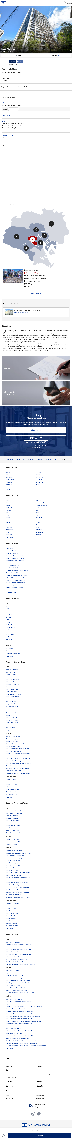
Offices (39, 1082)
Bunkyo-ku (39, 484)
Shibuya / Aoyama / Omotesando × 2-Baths (18, 980)
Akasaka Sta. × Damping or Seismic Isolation (18, 877)
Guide (8, 1090)
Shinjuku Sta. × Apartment (13, 825)
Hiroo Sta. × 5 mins (11, 908)
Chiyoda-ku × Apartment (12, 689)
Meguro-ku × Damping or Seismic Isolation (17, 768)
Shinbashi (8, 502)
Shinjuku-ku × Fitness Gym (13, 751)
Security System (10, 641)
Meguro (38, 510)
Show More (9, 538)
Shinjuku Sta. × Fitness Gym (13, 880)
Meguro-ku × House (11, 701)
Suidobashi (9, 534)
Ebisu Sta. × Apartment (12, 818)
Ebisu (7, 512)
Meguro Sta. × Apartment (13, 832)
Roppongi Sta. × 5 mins (12, 903)
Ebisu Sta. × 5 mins (11, 911)
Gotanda (8, 510)
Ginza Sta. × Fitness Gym (13, 889)
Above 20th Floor (10, 634)
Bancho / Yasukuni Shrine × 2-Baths (16, 987)
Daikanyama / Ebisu (11, 563)
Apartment (9, 606)
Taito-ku (8, 489)
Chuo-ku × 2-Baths (11, 715)
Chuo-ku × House (10, 677)
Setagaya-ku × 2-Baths (12, 730)
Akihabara (39, 529)
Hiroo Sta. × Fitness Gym (13, 860)
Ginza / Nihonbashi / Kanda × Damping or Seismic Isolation (22, 1040)
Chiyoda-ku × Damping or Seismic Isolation (18, 758)
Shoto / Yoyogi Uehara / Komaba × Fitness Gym (19, 1023)
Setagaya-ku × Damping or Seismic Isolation (18, 773)
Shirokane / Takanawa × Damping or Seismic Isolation (21, 1011)
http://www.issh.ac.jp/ (21, 313)
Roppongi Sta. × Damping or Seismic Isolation (18, 853)
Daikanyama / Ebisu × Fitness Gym (15, 1028)
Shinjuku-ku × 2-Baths (12, 720)
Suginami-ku (39, 482)
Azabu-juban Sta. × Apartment (14, 813)
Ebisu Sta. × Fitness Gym (13, 865)
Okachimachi (9, 529)
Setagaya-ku (39, 477)
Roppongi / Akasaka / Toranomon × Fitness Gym (19, 1004)
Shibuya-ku (9, 474)
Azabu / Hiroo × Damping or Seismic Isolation (18, 1001)
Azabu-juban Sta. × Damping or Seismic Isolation (19, 858)
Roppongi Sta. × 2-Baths (12, 839)
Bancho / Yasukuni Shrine (13, 565)
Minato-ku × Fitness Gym (13, 736)
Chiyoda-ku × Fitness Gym (13, 756)
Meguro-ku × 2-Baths (11, 727)
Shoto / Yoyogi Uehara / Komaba (15, 560)
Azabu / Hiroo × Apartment (13, 942)
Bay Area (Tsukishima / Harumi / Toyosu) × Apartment (20, 964)
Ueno (37, 527)
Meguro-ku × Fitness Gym (13, 765)
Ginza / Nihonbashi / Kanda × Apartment (17, 961)
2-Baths (8, 619)
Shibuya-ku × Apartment (12, 679)
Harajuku (8, 515)
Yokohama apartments (42, 1063)
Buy (7, 1070)
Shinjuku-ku (39, 474)
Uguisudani (9, 527)
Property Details (6, 87)
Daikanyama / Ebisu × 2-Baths (14, 985)
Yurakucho (39, 500)
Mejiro (37, 520)
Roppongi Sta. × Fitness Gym (14, 850)
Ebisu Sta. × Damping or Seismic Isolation (17, 867)
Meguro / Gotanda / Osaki (13, 573)
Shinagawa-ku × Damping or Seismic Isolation (18, 763)
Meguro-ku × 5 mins (11, 792)
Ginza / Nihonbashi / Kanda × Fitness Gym (17, 1038)
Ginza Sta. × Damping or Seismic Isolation (17, 892)
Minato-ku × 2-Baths (11, 713)
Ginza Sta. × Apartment (12, 830)
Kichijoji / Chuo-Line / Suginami (14, 587)
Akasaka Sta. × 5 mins (12, 916)
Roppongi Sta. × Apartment (13, 810)
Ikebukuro (8, 522)
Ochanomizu (39, 532)
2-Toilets (8, 622)
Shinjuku (8, 517)
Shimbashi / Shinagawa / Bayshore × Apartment (19, 949)
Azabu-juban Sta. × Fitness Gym (15, 855)
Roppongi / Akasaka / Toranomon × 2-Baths (18, 973)
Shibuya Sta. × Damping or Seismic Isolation (18, 872)
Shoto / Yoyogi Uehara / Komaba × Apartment (18, 954)
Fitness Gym (9, 648)
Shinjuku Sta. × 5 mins (12, 918)
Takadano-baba (10, 520)
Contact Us (39, 1135)
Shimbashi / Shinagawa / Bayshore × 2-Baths (18, 978)
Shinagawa (9, 507)
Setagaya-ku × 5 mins (12, 794)
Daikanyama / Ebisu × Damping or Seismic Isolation (20, 1031)
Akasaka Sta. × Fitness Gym (13, 875)
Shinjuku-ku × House (11, 686)
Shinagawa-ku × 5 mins (12, 789)
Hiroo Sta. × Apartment (12, 815)
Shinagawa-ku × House (12, 696)
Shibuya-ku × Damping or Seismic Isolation (18, 748)
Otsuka (38, 522)
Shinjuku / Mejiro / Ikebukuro (14, 585)
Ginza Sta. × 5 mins (11, 923)
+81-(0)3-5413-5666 (36, 442)
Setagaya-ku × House (12, 706)
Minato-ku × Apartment (12, 669)
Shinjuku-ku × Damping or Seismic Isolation (18, 753)
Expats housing (10, 1066)
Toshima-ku (9, 484)
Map (34, 87)
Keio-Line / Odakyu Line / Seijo (14, 590)
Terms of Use (9, 1098)
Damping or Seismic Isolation (14, 653)
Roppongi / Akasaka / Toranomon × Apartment (18, 944)
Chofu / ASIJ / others (11, 592)
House (7, 608)
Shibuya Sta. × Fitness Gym (13, 870)
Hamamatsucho (40, 502)
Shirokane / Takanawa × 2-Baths (15, 975)
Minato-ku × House (11, 672)
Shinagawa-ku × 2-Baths (12, 725)
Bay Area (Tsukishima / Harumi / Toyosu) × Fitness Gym (21, 1043)
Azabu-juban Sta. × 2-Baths (13, 841)
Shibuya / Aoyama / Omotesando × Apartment (18, 952)
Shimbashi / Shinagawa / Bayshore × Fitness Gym (19, 1013)
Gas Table (8, 617)
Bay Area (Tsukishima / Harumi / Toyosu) (17, 570)
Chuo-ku (38, 472)
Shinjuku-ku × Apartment (12, 684)
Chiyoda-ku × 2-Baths (12, 722)
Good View (9, 639)
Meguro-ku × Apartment (12, 699)
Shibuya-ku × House (11, 682)
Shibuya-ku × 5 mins (11, 782)
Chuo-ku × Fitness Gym (12, 741)
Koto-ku (38, 487)
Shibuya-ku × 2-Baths (12, 717)
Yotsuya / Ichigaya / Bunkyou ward (15, 582)
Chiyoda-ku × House (11, 691)
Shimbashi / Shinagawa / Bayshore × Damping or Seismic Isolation (24, 1016)
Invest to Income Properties (43, 1074)
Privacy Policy (40, 1095)
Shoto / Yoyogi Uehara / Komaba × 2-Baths (18, 983)
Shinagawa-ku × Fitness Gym (14, 761)
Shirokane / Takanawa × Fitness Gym (16, 1009)
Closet (7, 629)
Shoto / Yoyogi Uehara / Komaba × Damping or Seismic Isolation (23, 1026)
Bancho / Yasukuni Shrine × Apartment (16, 959)
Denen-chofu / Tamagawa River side (16, 580)
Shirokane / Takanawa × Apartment (15, 947)
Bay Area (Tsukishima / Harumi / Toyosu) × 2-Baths (20, 992)
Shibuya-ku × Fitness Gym (13, 746)
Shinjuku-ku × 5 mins (11, 784)
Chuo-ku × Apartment (12, 674)
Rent (7, 1058)
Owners (9, 1082)
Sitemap (8, 1095)
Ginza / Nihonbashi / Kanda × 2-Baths (16, 990)
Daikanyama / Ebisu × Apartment (15, 956)
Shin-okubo (39, 517)
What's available (22, 87)
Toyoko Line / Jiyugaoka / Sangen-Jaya (16, 575)
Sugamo (8, 524)
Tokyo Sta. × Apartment (12, 828)
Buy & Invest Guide (11, 1078)
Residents (9, 1086)
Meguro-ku (9, 477)
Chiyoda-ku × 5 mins (11, 787)
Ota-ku (7, 487)
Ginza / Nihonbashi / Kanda (13, 568)
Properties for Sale (11, 1074)
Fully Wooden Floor (11, 627)
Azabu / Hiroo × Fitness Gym (14, 999)
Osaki (37, 507)
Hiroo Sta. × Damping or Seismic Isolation (17, 863)
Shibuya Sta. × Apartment (13, 820)
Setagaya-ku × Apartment (13, 704)
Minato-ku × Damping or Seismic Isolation (17, 739)
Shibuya (38, 512)
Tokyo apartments (11, 1063)
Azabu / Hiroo (9, 548)
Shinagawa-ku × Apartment (13, 694)
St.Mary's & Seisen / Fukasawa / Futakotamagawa (20, 577)
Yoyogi (38, 515)
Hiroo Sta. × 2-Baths (11, 844)
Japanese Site (40, 1098)
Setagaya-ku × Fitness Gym (13, 770)
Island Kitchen (10, 615)
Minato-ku (8, 472)
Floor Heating (9, 624)
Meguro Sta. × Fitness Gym (13, 894)
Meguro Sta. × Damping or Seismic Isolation (18, 897)
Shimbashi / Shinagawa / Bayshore (15, 555)
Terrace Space (10, 632)
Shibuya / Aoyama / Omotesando (15, 558)
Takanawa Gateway (41, 505)
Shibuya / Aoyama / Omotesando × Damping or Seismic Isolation (24, 1021)
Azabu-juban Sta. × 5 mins (13, 906)
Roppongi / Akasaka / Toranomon (15, 550)
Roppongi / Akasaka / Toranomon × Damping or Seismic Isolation (24, 1006)
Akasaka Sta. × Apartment (13, 823)
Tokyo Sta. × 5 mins (11, 920)
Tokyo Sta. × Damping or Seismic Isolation (17, 887)
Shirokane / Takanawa (12, 553)
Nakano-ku (9, 482)
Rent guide (39, 1066)
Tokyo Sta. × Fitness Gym (13, 885)
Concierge (8, 650)
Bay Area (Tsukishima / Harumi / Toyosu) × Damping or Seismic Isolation (26, 1045)
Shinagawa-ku (10, 479)
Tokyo (7, 500)
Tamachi (8, 505)
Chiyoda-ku (39, 479)
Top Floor (8, 637)
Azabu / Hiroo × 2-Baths (12, 970)
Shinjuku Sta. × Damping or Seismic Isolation (18, 882)
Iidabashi (38, 534)
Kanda (7, 532)
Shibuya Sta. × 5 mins (12, 913)
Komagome (39, 524)
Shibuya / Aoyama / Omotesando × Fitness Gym (19, 1018)
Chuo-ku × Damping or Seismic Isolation (17, 743)
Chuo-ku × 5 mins (11, 779)
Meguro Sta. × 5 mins (12, 925)
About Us (39, 1086)
